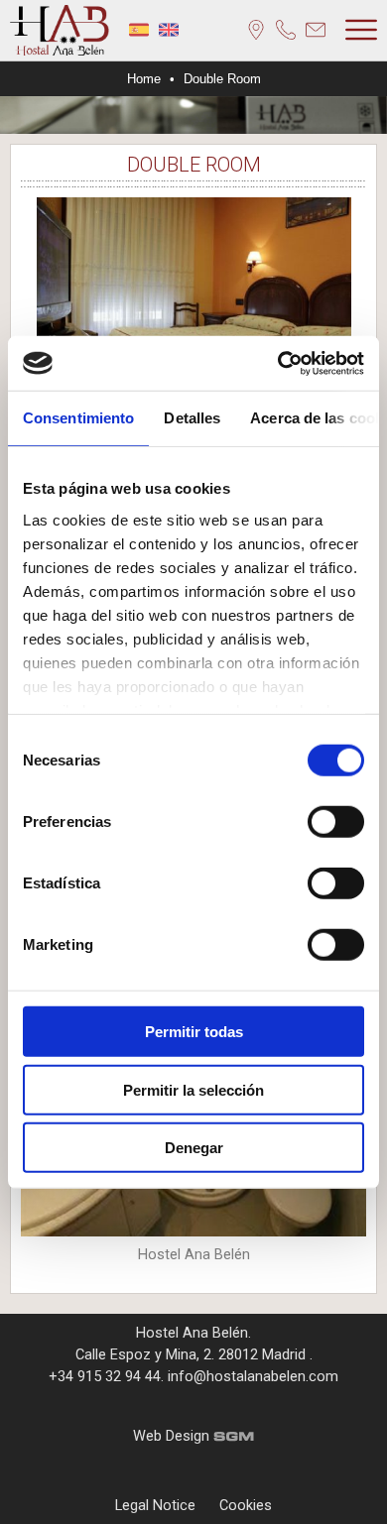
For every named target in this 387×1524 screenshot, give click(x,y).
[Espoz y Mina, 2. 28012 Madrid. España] (256, 30)
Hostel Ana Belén (192, 1333)
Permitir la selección (193, 1089)
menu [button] (361, 30)
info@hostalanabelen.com (315, 30)
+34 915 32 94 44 (105, 1376)
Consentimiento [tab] (78, 418)
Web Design (173, 1436)
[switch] (336, 822)
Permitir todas (194, 1031)
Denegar (194, 1147)
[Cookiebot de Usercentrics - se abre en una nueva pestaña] (278, 363)
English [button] (169, 30)
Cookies (245, 1505)
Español (139, 30)
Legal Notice (155, 1505)
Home (144, 78)
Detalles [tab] (192, 418)
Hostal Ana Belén (59, 30)
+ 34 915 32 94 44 (286, 30)
